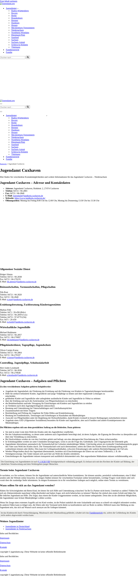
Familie (9, 52)
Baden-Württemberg (20, 11)
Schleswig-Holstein (19, 45)
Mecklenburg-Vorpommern (22, 28)
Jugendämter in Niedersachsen (18, 529)
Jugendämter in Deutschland (17, 526)
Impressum (4, 538)
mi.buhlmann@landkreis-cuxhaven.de (23, 340)
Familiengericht (12, 50)
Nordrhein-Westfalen (20, 32)
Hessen (14, 25)
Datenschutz (5, 542)
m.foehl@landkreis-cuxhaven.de (21, 322)
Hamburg (15, 23)
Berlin (14, 15)
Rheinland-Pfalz (18, 35)
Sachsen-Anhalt (18, 42)
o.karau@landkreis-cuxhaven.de (20, 357)
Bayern (14, 13)
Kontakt (3, 547)
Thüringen (15, 47)
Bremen (14, 20)
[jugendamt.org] (7, 3)
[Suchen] (28, 57)
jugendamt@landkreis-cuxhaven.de (28, 196)
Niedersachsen (17, 30)
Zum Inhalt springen (8, 1)
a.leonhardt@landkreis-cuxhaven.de (22, 375)
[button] (17, 8)
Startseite (3, 164)
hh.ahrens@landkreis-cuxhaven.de (21, 282)
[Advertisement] (69, 79)
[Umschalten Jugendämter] (46, 115)
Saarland (15, 37)
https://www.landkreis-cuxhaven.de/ (30, 198)
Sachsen (14, 40)
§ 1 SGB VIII (44, 462)
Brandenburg (17, 18)
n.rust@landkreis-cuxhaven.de (20, 299)
